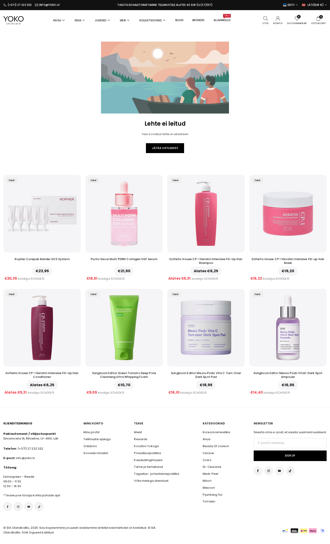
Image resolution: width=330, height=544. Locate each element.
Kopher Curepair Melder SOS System (42, 259)
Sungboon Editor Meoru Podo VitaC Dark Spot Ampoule (287, 375)
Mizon (207, 481)
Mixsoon (209, 488)
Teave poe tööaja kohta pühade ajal (32, 495)
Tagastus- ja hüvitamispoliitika (156, 474)
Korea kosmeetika (216, 432)
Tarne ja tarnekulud (148, 467)
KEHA (78, 20)
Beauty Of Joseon (216, 446)
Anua (207, 439)
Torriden (209, 501)
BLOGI (179, 20)
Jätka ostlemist (165, 148)
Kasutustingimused (148, 460)
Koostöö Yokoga (146, 446)
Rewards (140, 439)
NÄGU (57, 20)
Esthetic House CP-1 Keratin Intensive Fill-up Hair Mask (288, 261)
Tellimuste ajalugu (97, 439)
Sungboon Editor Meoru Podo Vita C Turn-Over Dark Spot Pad (206, 375)
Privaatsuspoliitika (147, 453)
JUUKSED (100, 20)
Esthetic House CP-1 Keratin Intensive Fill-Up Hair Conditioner (42, 375)
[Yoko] (13, 19)
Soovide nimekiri (96, 453)
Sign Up (290, 455)
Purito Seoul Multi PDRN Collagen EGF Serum (124, 259)
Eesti (291, 5)
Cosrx (207, 460)
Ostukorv (90, 446)
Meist (138, 432)
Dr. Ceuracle (212, 467)
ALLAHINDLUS (221, 18)
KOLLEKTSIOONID (150, 20)
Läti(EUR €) (316, 5)
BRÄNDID (198, 20)
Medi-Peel (210, 474)
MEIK (123, 20)
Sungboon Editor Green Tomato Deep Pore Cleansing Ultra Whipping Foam (124, 375)
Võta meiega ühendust (151, 481)
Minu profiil (91, 432)
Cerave (208, 453)
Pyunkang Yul (212, 495)
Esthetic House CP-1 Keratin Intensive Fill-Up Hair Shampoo (205, 261)
